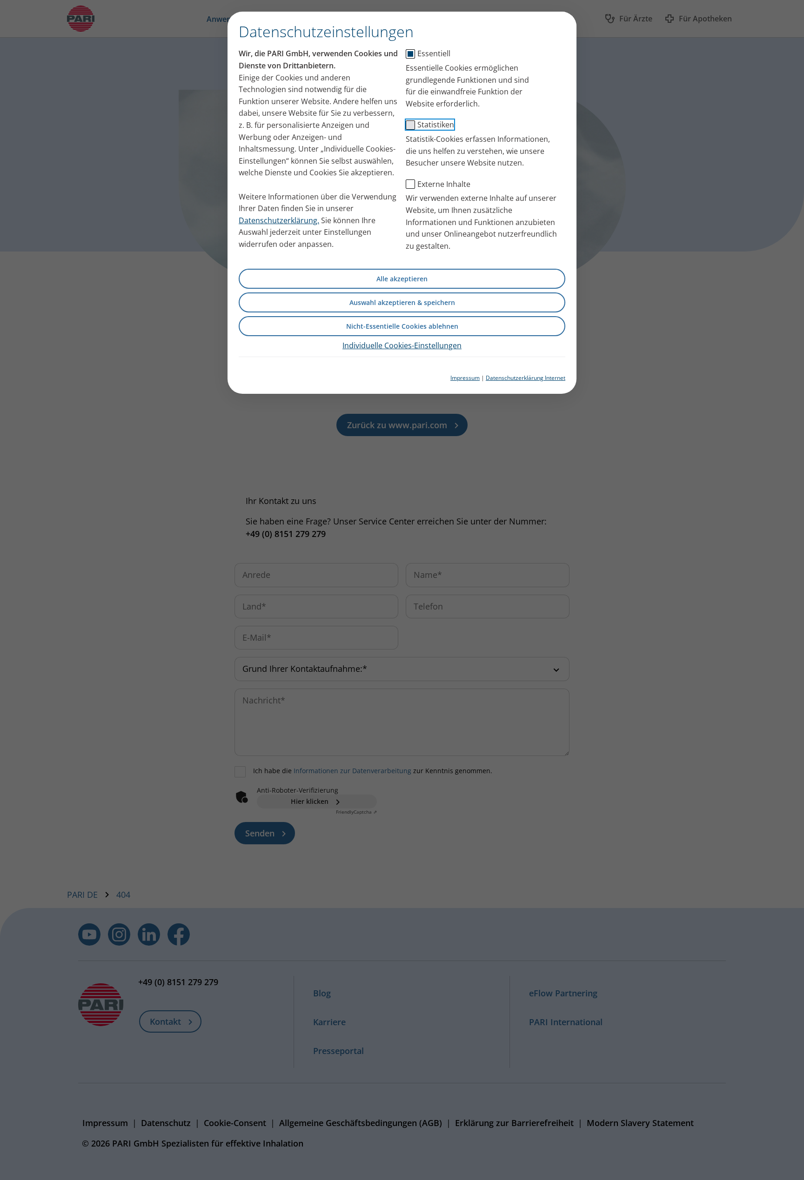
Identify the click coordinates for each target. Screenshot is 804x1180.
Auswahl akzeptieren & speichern (402, 302)
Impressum (465, 378)
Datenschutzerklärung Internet (525, 378)
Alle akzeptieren (402, 278)
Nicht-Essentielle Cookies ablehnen (402, 326)
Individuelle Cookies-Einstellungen (402, 345)
